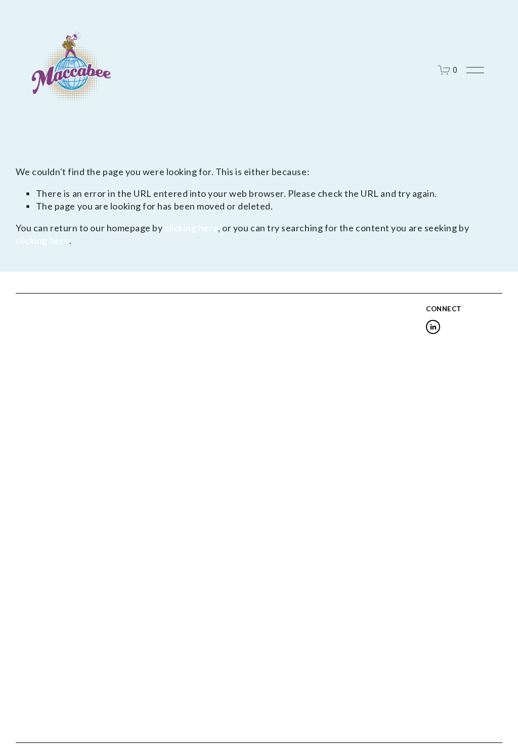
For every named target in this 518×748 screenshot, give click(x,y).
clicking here (191, 227)
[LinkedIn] (433, 327)
